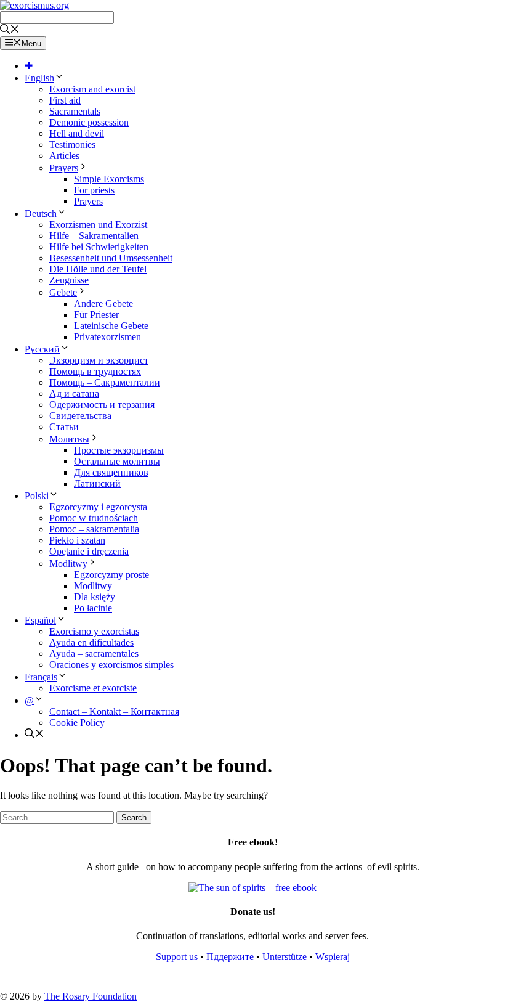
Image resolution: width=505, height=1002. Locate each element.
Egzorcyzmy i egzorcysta (98, 507)
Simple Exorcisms (109, 179)
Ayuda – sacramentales (94, 653)
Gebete (63, 292)
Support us (177, 956)
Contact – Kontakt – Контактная (114, 711)
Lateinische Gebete (111, 325)
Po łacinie (93, 608)
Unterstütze (284, 956)
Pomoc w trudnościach (93, 518)
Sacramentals (74, 111)
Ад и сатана (74, 393)
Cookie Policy (77, 722)
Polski (37, 496)
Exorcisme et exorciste (93, 688)
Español (40, 620)
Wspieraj (332, 956)
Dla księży (94, 597)
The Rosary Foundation (90, 996)
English (39, 78)
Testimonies (72, 144)
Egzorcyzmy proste (111, 574)
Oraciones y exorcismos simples (111, 664)
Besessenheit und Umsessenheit (110, 258)
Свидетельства (80, 415)
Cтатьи (64, 427)
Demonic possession (89, 122)
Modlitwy (68, 563)
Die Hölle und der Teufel (98, 269)
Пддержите (230, 956)
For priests (94, 190)
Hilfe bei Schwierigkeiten (98, 247)
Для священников (111, 472)
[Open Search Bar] (10, 30)
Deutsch (41, 213)
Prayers (63, 168)
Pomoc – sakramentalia (94, 529)
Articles (64, 155)
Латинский (97, 483)
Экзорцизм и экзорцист (98, 360)
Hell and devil (76, 133)
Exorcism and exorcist (92, 89)
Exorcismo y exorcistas (94, 631)
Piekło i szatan (77, 540)
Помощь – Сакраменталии (104, 382)
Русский (42, 349)
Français (41, 677)
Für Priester (96, 314)
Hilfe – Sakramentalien (94, 235)
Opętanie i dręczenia (89, 551)
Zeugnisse (69, 280)
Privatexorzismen (107, 337)
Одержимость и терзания (102, 404)
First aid (65, 100)
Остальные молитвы (117, 461)
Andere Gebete (103, 303)
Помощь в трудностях (95, 371)
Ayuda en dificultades (91, 642)
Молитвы (69, 439)
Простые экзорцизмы (119, 450)
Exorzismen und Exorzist (98, 224)
